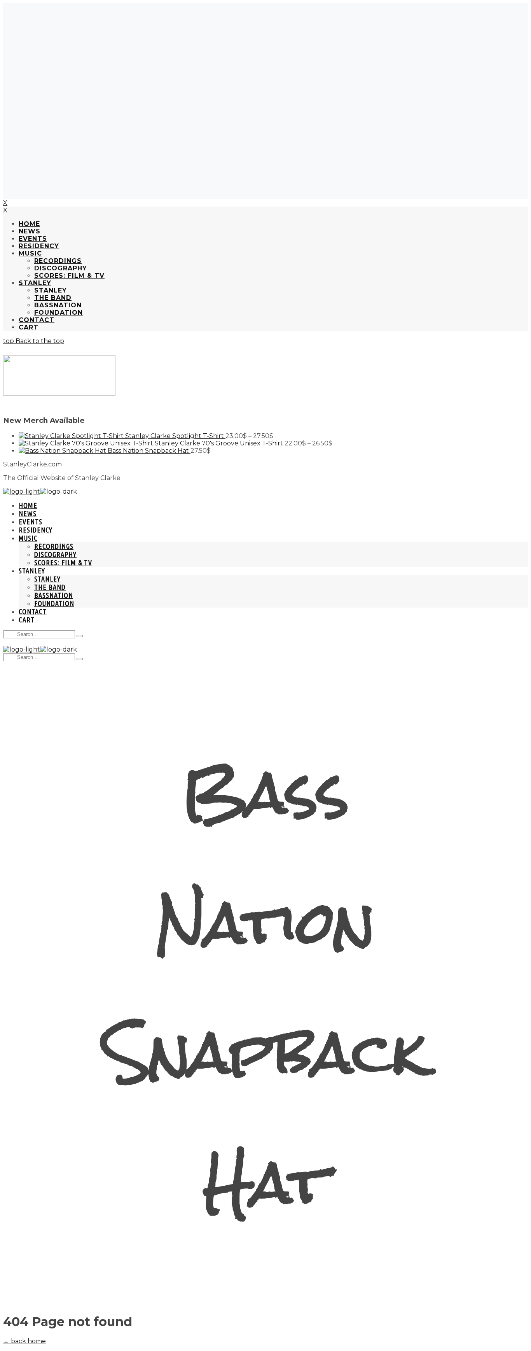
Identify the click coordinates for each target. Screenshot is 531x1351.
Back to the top (39, 341)
